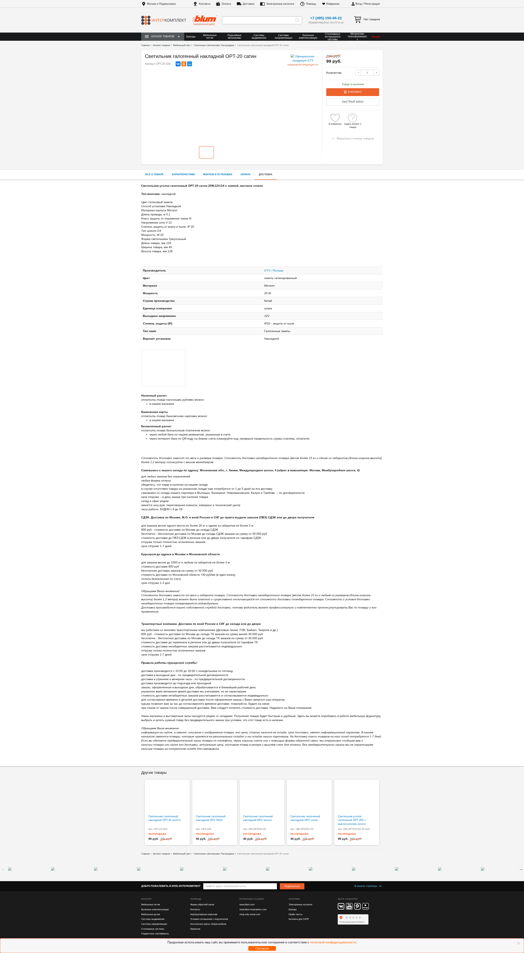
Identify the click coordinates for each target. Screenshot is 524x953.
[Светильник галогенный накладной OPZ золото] (262, 797)
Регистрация (372, 3)
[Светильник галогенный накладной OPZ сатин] (309, 797)
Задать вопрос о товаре (352, 124)
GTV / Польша (273, 270)
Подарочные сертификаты (155, 933)
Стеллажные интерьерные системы (333, 37)
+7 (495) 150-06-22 (326, 18)
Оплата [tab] (246, 174)
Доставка (248, 3)
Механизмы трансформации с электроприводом (357, 38)
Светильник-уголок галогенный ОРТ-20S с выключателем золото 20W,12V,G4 (352, 822)
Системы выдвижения (259, 36)
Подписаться (292, 886)
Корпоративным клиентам (203, 914)
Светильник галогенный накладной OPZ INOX (210, 818)
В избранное (335, 124)
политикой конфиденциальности (333, 942)
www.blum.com (246, 904)
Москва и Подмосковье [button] (161, 3)
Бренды (190, 36)
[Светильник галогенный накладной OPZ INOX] (215, 797)
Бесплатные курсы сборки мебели (208, 924)
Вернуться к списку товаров (353, 138)
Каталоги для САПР (299, 919)
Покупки (294, 899)
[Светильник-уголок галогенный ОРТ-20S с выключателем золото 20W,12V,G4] (357, 797)
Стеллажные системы (152, 929)
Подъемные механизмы (234, 36)
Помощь (311, 3)
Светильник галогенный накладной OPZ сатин (305, 818)
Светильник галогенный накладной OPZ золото (258, 818)
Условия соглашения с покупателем (209, 919)
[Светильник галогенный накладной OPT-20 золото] (167, 797)
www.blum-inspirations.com (253, 909)
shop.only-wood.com (249, 914)
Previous (3, 869)
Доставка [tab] (265, 174)
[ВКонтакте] (178, 63)
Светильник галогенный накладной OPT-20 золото (164, 818)
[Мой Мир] (189, 63)
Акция (376, 36)
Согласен (262, 948)
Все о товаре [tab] (154, 174)
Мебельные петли (210, 36)
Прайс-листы (295, 914)
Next (521, 869)
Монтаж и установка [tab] (217, 174)
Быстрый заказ (352, 101)
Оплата (226, 3)
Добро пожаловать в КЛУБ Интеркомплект (170, 886)
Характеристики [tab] (183, 174)
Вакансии (195, 929)
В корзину (355, 91)
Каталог (146, 899)
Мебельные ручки (150, 914)
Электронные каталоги (280, 3)
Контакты (204, 3)
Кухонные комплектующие (308, 36)
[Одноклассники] (183, 63)
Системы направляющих (283, 36)
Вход (359, 3)
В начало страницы (366, 886)
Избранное (332, 3)
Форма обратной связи (202, 904)
